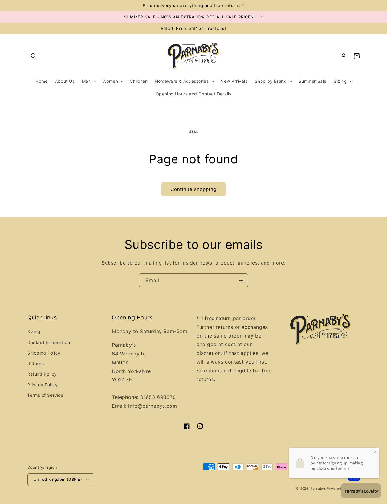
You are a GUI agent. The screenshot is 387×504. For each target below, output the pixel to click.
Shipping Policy (43, 352)
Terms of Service (45, 395)
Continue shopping (193, 189)
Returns (35, 363)
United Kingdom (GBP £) (58, 479)
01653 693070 (158, 397)
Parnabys (318, 488)
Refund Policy (42, 374)
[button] (34, 56)
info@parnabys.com (152, 406)
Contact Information (48, 342)
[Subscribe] (241, 280)
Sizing (34, 331)
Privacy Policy (42, 384)
